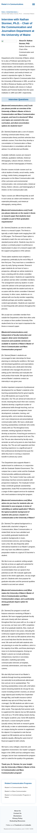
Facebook (18, 825)
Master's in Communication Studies (16, 787)
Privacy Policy (17, 818)
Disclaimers (17, 816)
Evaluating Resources (17, 821)
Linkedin (28, 825)
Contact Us (17, 813)
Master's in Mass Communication (15, 791)
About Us (17, 811)
